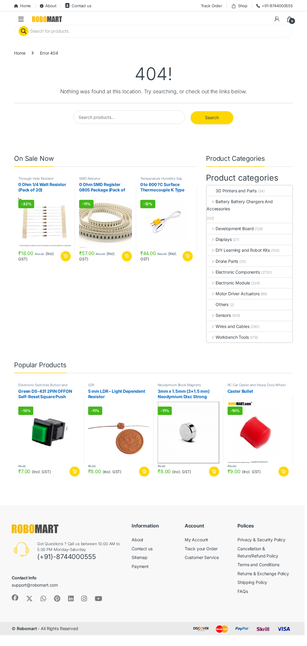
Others (222, 304)
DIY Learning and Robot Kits (243, 250)
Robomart (27, 628)
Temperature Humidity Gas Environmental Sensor (161, 180)
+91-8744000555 (277, 5)
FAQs (242, 591)
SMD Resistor (89, 178)
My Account (196, 539)
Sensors (223, 315)
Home (25, 5)
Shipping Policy (252, 582)
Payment (140, 566)
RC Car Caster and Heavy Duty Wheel (257, 385)
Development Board (235, 228)
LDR (91, 385)
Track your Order (201, 548)
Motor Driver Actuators (238, 293)
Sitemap (140, 557)
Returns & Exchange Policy (263, 573)
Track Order (211, 5)
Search (212, 117)
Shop (242, 5)
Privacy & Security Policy (261, 539)
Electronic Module (233, 282)
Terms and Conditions (258, 564)
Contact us (81, 5)
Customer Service (202, 557)
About (50, 5)
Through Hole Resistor (36, 178)
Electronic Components (238, 272)
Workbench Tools (232, 337)
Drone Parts (227, 261)
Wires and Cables (232, 326)
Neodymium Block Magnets (179, 385)
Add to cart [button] (66, 256)
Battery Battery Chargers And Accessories (240, 205)
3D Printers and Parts (236, 190)
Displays (224, 239)
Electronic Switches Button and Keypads (42, 387)
